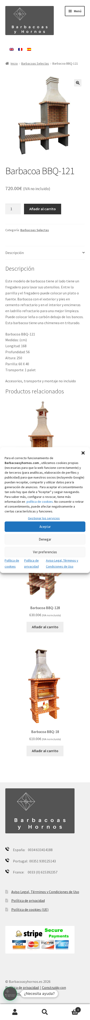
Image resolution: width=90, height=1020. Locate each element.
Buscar (45, 1012)
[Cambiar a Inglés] (11, 49)
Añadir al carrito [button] (45, 627)
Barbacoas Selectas (35, 63)
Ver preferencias (45, 552)
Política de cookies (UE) (29, 909)
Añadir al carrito (42, 208)
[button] (83, 453)
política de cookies (40, 502)
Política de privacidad (28, 900)
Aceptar (45, 526)
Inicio (14, 63)
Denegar (45, 539)
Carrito (69, 1008)
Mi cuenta (15, 1012)
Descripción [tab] (14, 252)
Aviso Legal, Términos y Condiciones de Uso (45, 891)
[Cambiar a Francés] (20, 49)
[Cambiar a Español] (29, 49)
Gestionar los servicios (44, 518)
